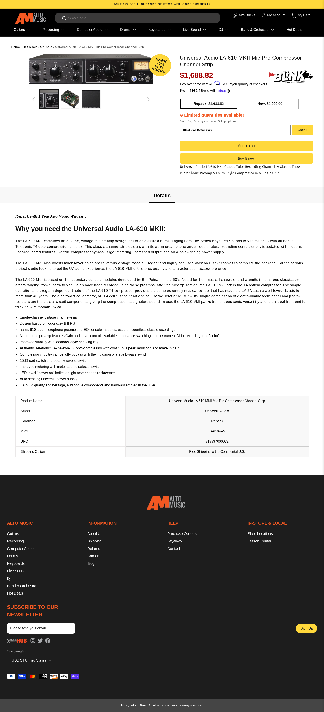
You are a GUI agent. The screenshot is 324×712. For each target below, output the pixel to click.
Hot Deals (30, 46)
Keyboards (16, 563)
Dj (9, 578)
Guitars (13, 533)
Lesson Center (259, 541)
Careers (93, 556)
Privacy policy (128, 705)
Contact (173, 548)
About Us (94, 533)
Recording (15, 541)
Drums (12, 556)
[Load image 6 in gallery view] (48, 99)
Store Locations (260, 533)
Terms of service (149, 705)
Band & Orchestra (21, 585)
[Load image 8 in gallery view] (91, 99)
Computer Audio (20, 548)
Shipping (94, 541)
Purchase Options (181, 533)
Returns (93, 548)
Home (15, 46)
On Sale (46, 46)
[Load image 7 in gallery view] (70, 99)
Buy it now (246, 158)
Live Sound (16, 571)
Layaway (174, 541)
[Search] (64, 18)
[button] (300, 15)
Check (302, 130)
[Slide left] (33, 99)
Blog (91, 563)
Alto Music (176, 705)
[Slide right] (148, 99)
